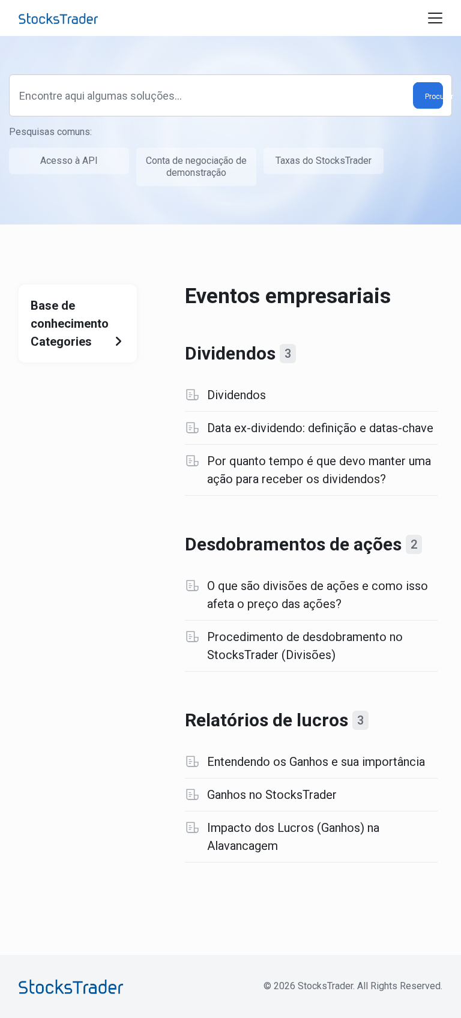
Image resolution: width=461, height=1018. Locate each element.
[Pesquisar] (428, 95)
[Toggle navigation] (435, 18)
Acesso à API (69, 160)
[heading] (311, 353)
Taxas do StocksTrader (324, 160)
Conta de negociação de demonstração (196, 166)
